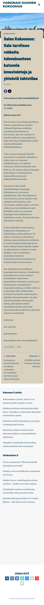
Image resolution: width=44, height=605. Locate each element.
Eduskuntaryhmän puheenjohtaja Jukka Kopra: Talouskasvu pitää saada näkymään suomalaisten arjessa (22, 412)
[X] (9, 91)
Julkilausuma (9, 34)
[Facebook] (5, 91)
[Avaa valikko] (39, 4)
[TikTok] (22, 578)
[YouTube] (37, 578)
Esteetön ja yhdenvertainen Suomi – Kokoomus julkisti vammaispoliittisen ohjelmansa (19, 433)
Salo (19, 347)
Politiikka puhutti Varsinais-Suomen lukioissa (32, 361)
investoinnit (9, 347)
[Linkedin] (17, 578)
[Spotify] (32, 578)
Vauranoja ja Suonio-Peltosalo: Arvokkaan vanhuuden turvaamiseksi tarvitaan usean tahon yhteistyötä (11, 367)
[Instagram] (12, 578)
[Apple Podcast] (22, 583)
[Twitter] (27, 578)
